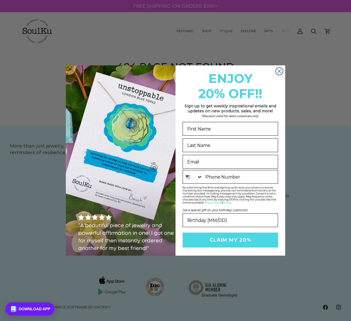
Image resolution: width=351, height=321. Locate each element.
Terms (227, 202)
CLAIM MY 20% (230, 240)
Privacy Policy (213, 202)
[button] (30, 309)
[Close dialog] (279, 71)
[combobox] (193, 176)
